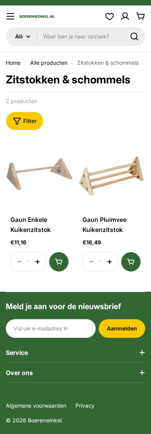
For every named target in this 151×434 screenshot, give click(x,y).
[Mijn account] (125, 16)
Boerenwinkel (45, 420)
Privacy (85, 405)
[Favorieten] (109, 16)
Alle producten (48, 62)
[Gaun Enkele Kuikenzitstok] (39, 176)
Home (13, 62)
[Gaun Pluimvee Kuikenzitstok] (111, 176)
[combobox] (75, 36)
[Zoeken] (134, 36)
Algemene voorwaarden (36, 405)
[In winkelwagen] (59, 261)
